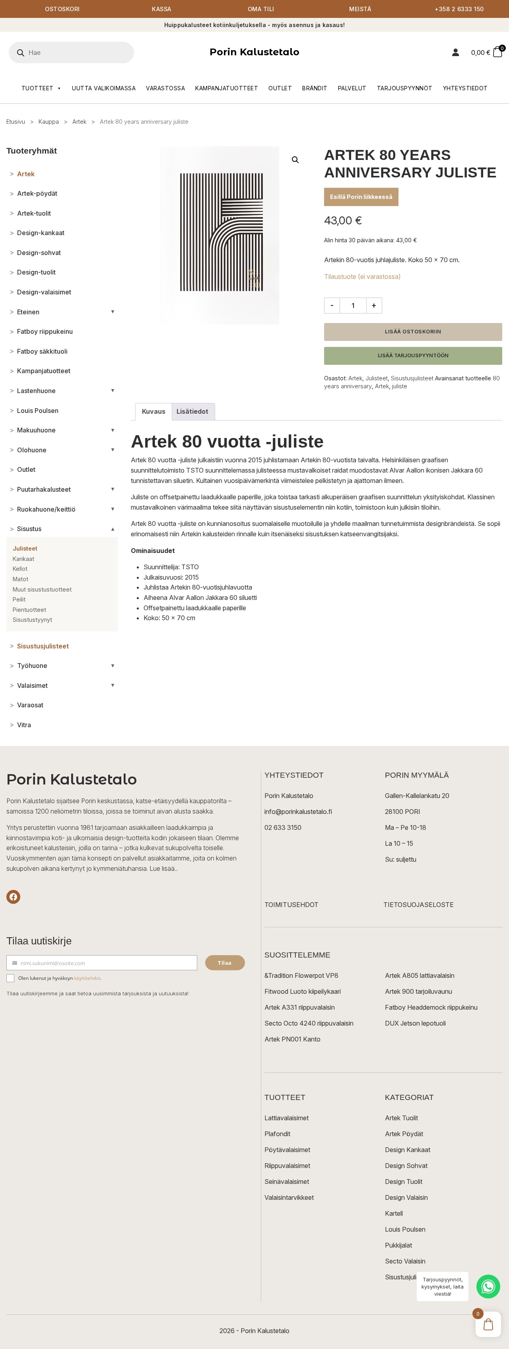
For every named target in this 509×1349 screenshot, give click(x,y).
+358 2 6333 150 (459, 9)
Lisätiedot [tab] (192, 411)
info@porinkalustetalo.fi (298, 812)
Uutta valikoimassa (104, 88)
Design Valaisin (406, 1197)
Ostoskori (62, 9)
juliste (399, 386)
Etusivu (15, 121)
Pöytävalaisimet (287, 1150)
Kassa (161, 9)
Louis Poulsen (405, 1229)
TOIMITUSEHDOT (291, 905)
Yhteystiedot (465, 88)
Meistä (360, 9)
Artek (79, 121)
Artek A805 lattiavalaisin (420, 975)
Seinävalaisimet (286, 1181)
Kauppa (49, 121)
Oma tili (261, 9)
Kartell (394, 1213)
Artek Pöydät (404, 1134)
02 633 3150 (282, 827)
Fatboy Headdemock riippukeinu (431, 1007)
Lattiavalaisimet (286, 1118)
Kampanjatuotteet (226, 88)
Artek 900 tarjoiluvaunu (418, 991)
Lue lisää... (164, 868)
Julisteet (376, 378)
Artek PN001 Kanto (292, 1039)
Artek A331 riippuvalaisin (299, 1007)
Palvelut (352, 88)
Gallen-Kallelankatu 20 (417, 796)
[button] (295, 160)
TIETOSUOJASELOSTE (418, 905)
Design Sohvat (406, 1166)
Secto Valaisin (405, 1261)
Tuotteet (37, 88)
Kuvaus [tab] (153, 411)
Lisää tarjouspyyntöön (413, 355)
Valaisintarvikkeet (289, 1197)
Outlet (280, 88)
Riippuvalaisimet (287, 1166)
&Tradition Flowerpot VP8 (301, 975)
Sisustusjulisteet (412, 378)
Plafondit (277, 1134)
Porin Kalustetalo (254, 52)
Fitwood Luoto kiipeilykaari (302, 991)
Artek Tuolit (401, 1118)
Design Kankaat (407, 1150)
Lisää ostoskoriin (413, 332)
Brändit (315, 88)
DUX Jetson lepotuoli (415, 1023)
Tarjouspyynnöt (405, 88)
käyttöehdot (87, 978)
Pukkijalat (398, 1245)
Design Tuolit (403, 1181)
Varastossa (165, 88)
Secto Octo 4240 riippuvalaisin (309, 1023)
